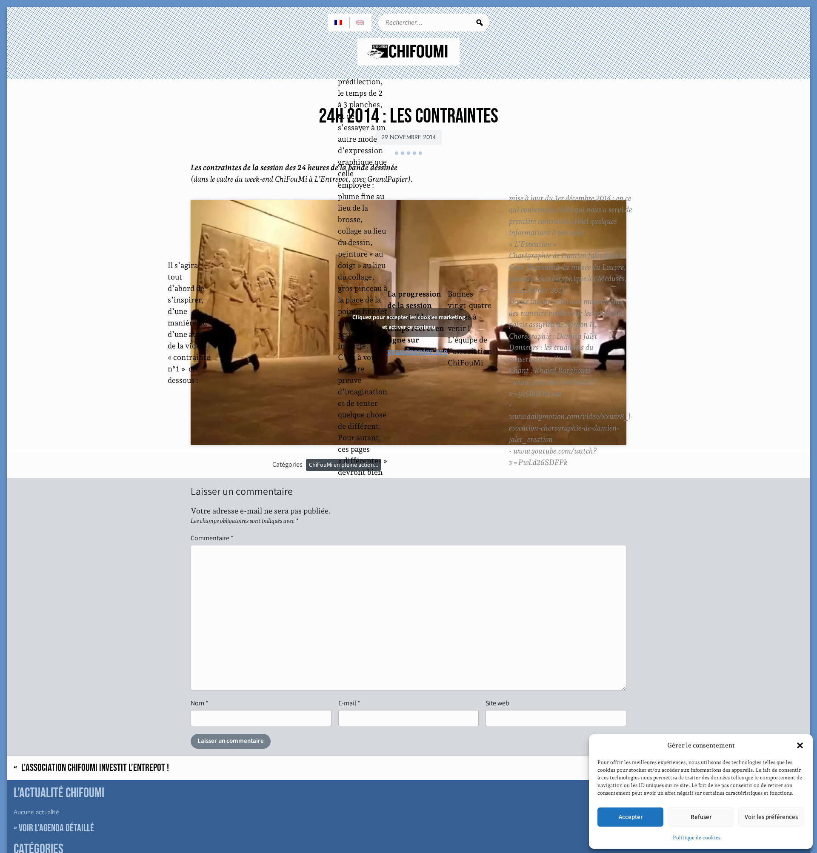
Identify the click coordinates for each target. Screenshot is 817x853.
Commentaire (212, 537)
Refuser (701, 817)
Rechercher (479, 22)
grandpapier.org (417, 351)
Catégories (287, 464)
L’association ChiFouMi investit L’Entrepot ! (95, 768)
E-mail (349, 703)
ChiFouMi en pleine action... (343, 465)
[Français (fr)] (338, 22)
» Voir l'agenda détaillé (54, 828)
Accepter (631, 817)
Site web (497, 703)
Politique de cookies (696, 838)
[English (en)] (360, 22)
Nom (200, 703)
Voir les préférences (771, 817)
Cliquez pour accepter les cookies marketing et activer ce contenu (408, 322)
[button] (800, 745)
